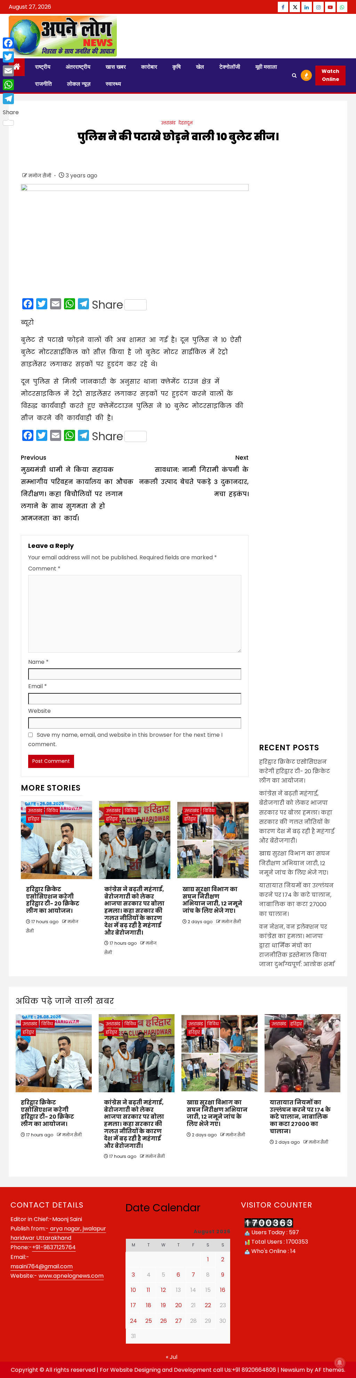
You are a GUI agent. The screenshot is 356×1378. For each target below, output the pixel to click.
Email (37, 686)
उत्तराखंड (168, 123)
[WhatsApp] (10, 85)
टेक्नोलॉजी (229, 67)
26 (163, 1321)
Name (38, 662)
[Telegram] (10, 99)
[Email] (10, 71)
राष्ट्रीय (42, 67)
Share (107, 304)
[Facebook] (10, 43)
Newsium (293, 1370)
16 (222, 1290)
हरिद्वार (33, 819)
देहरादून (185, 123)
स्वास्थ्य (113, 84)
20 (178, 1305)
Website (39, 711)
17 (133, 1305)
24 (133, 1321)
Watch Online (330, 75)
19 (163, 1305)
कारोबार (149, 67)
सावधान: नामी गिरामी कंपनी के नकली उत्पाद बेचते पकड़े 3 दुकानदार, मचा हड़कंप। (193, 475)
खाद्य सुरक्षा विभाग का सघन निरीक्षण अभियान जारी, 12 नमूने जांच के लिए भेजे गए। (212, 900)
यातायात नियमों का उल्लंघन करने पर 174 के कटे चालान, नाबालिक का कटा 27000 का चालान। (300, 1117)
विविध (52, 810)
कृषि (176, 67)
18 (148, 1305)
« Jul (171, 1357)
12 (163, 1290)
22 (208, 1305)
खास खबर (116, 67)
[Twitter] (10, 57)
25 (148, 1321)
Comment (44, 569)
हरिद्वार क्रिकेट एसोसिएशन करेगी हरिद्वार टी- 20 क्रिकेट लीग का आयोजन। (52, 900)
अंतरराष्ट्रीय (78, 67)
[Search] (294, 75)
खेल (200, 67)
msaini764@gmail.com (41, 1266)
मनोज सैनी (40, 175)
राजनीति (43, 84)
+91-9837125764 (54, 1247)
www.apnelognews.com (71, 1276)
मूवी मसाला (266, 67)
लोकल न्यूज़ (78, 84)
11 (148, 1290)
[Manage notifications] (339, 1362)
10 (133, 1290)
